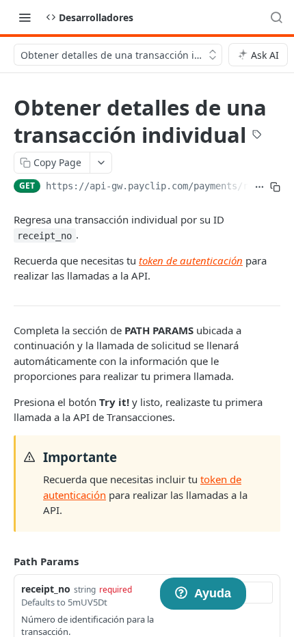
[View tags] (257, 136)
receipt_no (45, 588)
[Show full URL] (259, 187)
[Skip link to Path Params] (4, 561)
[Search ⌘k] (276, 17)
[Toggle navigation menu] (25, 17)
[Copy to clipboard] (275, 187)
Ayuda (212, 593)
